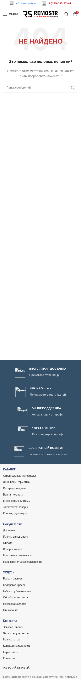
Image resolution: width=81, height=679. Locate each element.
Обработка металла (15, 597)
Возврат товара (12, 549)
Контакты (10, 620)
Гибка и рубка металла (17, 591)
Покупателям (12, 524)
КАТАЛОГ (9, 469)
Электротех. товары (15, 507)
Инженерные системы (16, 501)
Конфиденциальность (17, 646)
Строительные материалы (19, 476)
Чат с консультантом (16, 633)
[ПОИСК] (73, 87)
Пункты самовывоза (15, 537)
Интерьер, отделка (14, 488)
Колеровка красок (14, 585)
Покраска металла (14, 604)
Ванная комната (13, 495)
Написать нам (11, 640)
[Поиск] (66, 14)
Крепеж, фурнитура (15, 513)
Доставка (9, 530)
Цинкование (10, 610)
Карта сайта (10, 652)
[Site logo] (40, 14)
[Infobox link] (23, 3)
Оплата (7, 543)
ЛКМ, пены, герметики (16, 482)
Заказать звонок (13, 627)
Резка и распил (12, 579)
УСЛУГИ (9, 572)
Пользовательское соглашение (22, 562)
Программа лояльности (17, 555)
